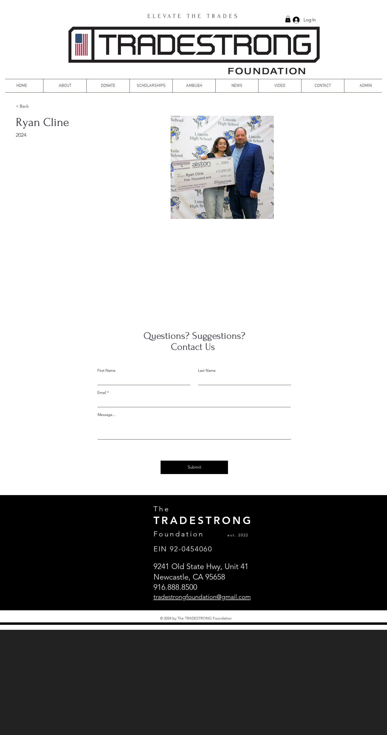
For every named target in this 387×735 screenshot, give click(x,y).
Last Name (207, 370)
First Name (106, 370)
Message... (107, 414)
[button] (288, 19)
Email (101, 392)
